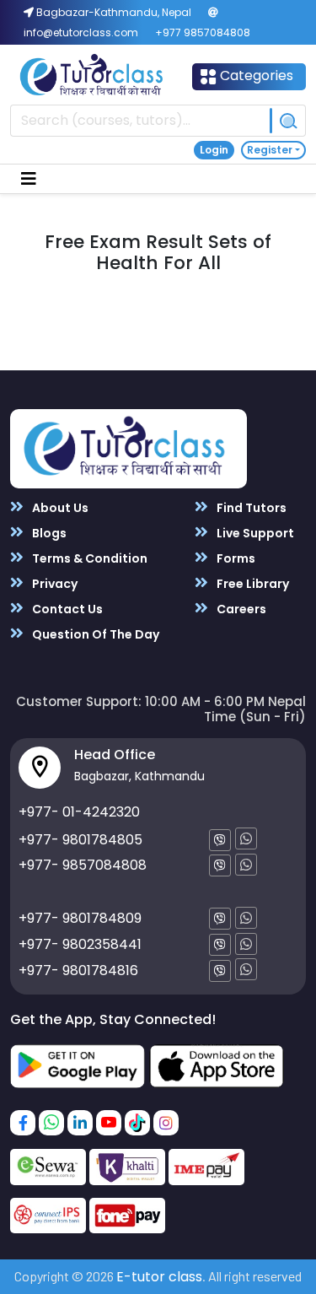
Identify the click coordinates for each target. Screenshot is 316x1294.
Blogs (48, 533)
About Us (58, 507)
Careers (240, 609)
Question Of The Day (94, 634)
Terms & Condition (88, 558)
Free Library (251, 583)
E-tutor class (159, 1276)
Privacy (53, 583)
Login (214, 150)
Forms (234, 558)
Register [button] (269, 150)
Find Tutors (250, 507)
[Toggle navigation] (28, 178)
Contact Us (66, 609)
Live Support (254, 533)
